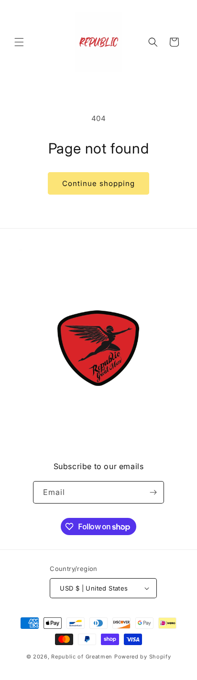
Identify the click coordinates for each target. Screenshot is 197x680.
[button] (19, 42)
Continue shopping (98, 183)
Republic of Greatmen (81, 656)
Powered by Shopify (142, 656)
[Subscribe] (153, 492)
